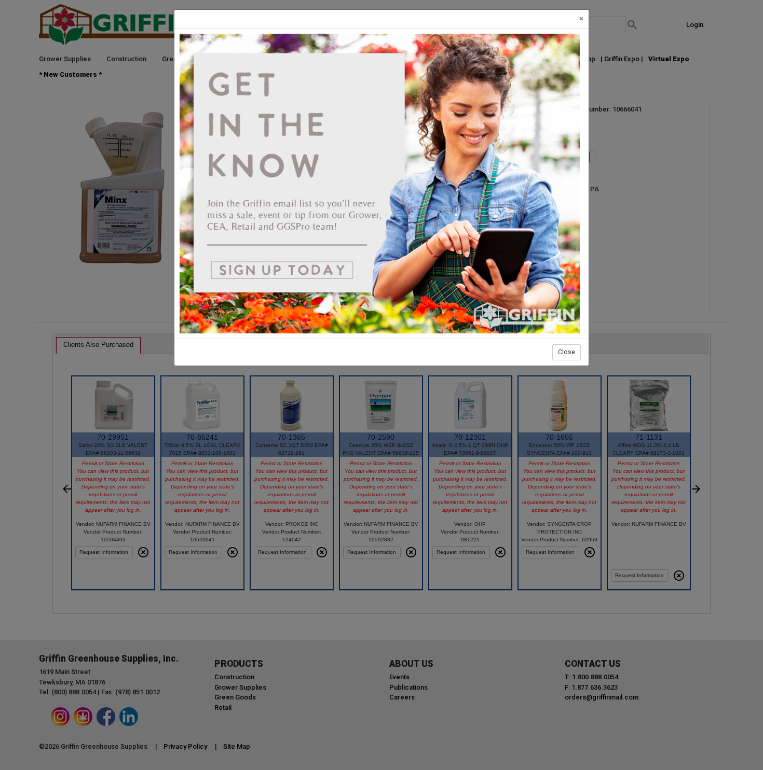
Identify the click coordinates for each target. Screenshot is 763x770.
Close (566, 352)
